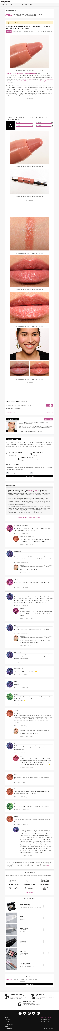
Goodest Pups (45, 1021)
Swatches (26, 4)
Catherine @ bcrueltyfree (21, 525)
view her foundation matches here (34, 429)
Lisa (15, 743)
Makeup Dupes (9, 4)
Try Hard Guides (45, 1019)
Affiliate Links (21, 31)
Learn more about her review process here (30, 431)
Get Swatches (29, 476)
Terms (6, 1026)
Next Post (50, 412)
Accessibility (8, 1028)
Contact (7, 1019)
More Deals (29, 984)
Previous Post (10, 412)
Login (54, 1)
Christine (39, 31)
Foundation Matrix (18, 4)
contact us (23, 496)
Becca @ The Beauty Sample (28, 536)
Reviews (9, 31)
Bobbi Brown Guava (27, 79)
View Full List (29, 892)
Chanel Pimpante (48, 79)
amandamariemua (19, 551)
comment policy (32, 490)
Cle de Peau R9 (21, 81)
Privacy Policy (9, 1024)
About (7, 1017)
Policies (7, 1021)
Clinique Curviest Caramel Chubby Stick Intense (21, 73)
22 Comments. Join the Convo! (16, 401)
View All (19, 11)
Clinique (13, 408)
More (31, 4)
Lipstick (18, 408)
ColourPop (8, 15)
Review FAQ (48, 419)
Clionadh (8, 14)
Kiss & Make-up (18, 668)
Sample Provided (29, 31)
